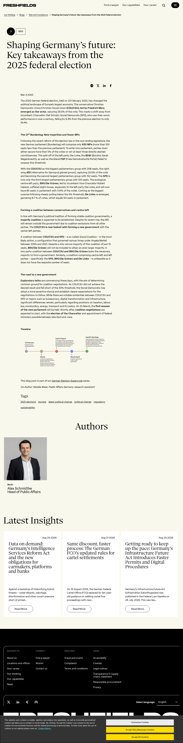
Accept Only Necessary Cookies (140, 730)
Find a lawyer (111, 5)
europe (42, 401)
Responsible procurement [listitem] (107, 682)
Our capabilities (131, 5)
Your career (150, 5)
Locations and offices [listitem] (18, 663)
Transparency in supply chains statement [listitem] (105, 675)
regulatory (99, 401)
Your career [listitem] (13, 668)
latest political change (60, 401)
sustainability (28, 407)
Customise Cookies (140, 722)
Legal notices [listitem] (100, 668)
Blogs (22, 15)
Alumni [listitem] (39, 663)
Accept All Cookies (140, 737)
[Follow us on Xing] (27, 702)
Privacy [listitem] (97, 687)
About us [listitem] (12, 657)
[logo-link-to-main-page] (19, 6)
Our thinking (9, 15)
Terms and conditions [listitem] (76, 668)
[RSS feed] (36, 702)
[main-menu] (175, 5)
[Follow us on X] (8, 702)
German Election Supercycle (67, 380)
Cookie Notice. (44, 728)
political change (82, 401)
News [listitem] (10, 684)
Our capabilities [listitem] (15, 679)
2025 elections (28, 401)
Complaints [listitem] (70, 663)
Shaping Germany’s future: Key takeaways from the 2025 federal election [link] (86, 15)
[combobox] (168, 702)
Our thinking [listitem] (14, 673)
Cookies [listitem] (97, 663)
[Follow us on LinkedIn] (18, 702)
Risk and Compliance (38, 15)
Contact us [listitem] (41, 668)
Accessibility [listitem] (99, 657)
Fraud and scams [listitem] (73, 657)
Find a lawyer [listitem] (43, 657)
